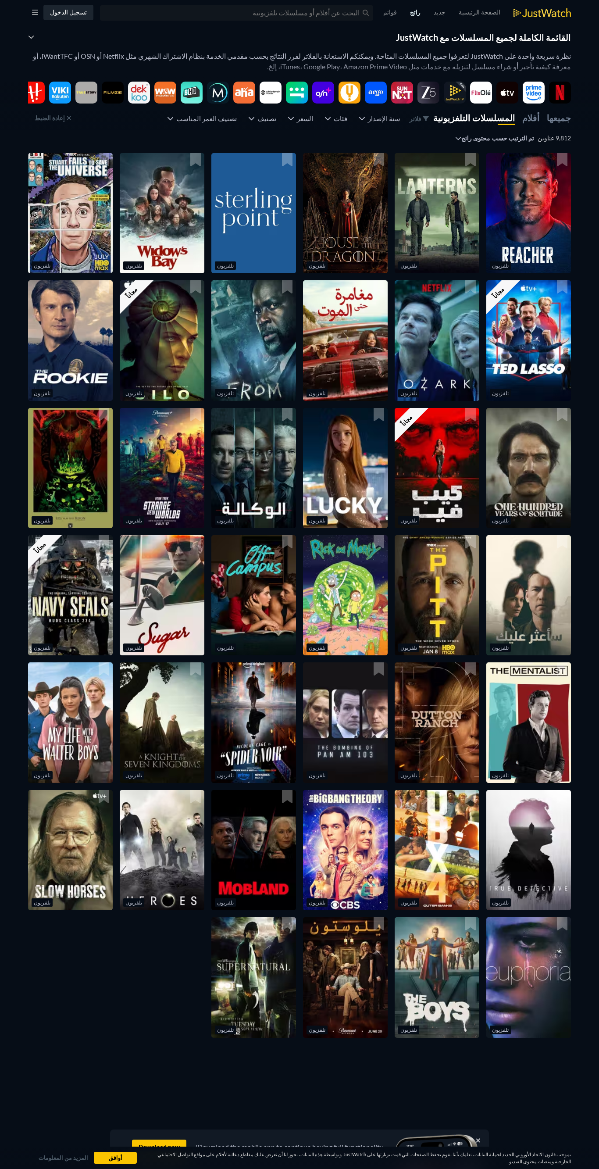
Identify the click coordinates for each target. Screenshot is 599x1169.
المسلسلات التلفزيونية (474, 117)
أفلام (531, 117)
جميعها (559, 117)
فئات (339, 118)
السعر (303, 118)
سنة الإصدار (382, 118)
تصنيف (265, 118)
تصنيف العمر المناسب (205, 118)
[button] (528, 213)
